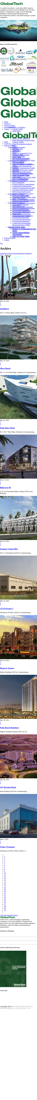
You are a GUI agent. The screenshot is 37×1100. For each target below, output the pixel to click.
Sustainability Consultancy (8, 935)
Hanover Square (7, 668)
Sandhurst (4, 309)
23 (5, 897)
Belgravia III (5, 488)
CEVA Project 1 (6, 609)
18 (5, 888)
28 (5, 906)
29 (5, 908)
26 (5, 902)
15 (5, 882)
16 (5, 884)
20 (5, 891)
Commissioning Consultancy (9, 939)
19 (5, 889)
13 (5, 878)
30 (5, 910)
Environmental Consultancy (9, 942)
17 (5, 886)
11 (5, 875)
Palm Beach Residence (9, 728)
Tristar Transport (7, 847)
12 (5, 876)
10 (5, 873)
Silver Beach (5, 368)
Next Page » (14, 915)
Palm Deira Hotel (7, 428)
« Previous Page (5, 915)
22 (5, 895)
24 (5, 899)
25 (5, 901)
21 (5, 893)
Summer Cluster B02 (9, 549)
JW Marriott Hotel (8, 787)
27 (5, 904)
